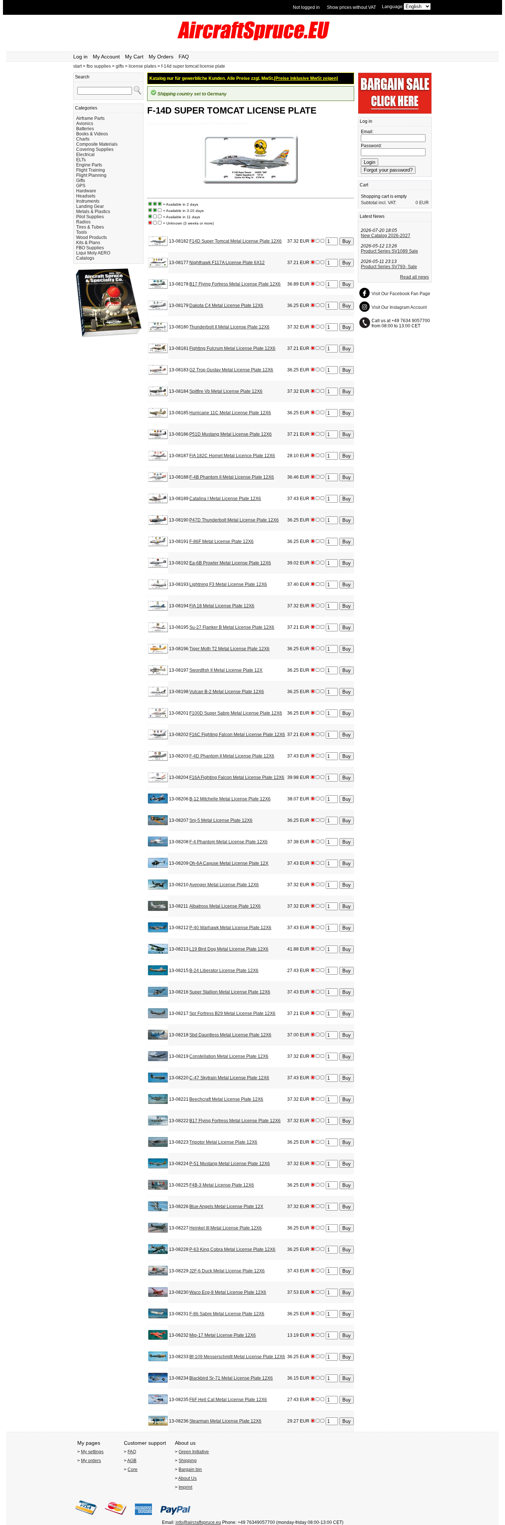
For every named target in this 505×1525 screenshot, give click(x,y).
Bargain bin (190, 1469)
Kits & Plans (88, 242)
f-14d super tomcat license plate (193, 66)
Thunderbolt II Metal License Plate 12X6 (229, 327)
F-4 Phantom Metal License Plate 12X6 (228, 841)
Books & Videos (92, 133)
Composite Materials (97, 144)
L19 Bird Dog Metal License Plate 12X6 (228, 949)
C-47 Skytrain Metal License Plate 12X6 (229, 1077)
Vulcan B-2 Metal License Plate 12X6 (226, 691)
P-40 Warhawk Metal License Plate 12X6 (230, 927)
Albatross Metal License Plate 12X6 (225, 906)
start (77, 66)
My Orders (161, 57)
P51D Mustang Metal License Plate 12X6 (230, 434)
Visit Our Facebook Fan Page (401, 293)
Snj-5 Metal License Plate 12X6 (221, 820)
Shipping (188, 1460)
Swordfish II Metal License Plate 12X (225, 670)
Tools (81, 232)
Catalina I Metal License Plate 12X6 (225, 498)
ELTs (81, 159)
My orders (91, 1460)
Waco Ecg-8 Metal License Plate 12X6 (227, 1292)
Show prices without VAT (351, 7)
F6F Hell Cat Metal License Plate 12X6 (228, 1399)
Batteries (85, 128)
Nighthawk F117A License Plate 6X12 (227, 262)
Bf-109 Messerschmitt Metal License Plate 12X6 (237, 1356)
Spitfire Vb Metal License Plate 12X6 (225, 391)
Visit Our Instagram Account (399, 307)
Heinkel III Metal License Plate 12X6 (225, 1228)
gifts (120, 66)
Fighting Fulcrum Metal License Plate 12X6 (232, 348)
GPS (80, 185)
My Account (106, 57)
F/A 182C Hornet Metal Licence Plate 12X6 (232, 455)
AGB (131, 1460)
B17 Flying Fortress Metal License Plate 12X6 (235, 284)
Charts (82, 139)
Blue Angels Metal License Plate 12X (226, 1206)
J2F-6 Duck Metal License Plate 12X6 (227, 1270)
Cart (364, 185)
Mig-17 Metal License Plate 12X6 (222, 1335)
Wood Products (91, 237)
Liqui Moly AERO (93, 253)
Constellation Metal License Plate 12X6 (228, 1056)
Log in (80, 57)
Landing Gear (90, 206)
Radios (83, 222)
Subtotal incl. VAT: (378, 202)
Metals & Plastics (93, 211)
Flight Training (90, 170)
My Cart (134, 57)
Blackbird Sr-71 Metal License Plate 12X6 (231, 1378)
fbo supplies (99, 66)
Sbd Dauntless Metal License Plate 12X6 (230, 1035)
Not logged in (306, 7)
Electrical (85, 154)
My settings (92, 1451)
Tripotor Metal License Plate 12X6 (223, 1142)
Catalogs (85, 258)
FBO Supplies (90, 247)
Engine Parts (89, 165)
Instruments (87, 201)
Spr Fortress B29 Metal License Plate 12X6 (232, 1013)
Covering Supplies (94, 149)
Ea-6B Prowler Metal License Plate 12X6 (230, 563)
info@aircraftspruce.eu (198, 1522)
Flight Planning (91, 175)
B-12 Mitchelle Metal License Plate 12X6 (230, 799)
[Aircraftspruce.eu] (253, 38)
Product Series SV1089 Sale (389, 251)
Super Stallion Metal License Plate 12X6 (229, 992)
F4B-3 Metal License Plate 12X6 (221, 1185)
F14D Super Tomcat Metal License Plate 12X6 (235, 241)
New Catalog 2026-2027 (385, 235)
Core (133, 1469)
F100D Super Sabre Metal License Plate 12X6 (235, 713)
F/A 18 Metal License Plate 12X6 (221, 605)
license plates (142, 66)
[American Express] (143, 1517)
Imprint (185, 1487)
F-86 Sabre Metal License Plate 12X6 (226, 1313)
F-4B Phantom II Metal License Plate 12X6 (231, 477)
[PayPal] (175, 1517)
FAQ (184, 57)
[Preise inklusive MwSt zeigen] (306, 78)
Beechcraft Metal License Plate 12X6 (226, 1099)
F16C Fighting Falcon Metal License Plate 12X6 (237, 734)
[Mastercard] (116, 1517)
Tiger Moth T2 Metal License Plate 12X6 (229, 648)
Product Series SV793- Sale (389, 266)
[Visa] (86, 1517)
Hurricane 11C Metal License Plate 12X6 (230, 412)
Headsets (85, 196)
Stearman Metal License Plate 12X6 (225, 1421)
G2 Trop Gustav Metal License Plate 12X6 (231, 369)
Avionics (84, 123)
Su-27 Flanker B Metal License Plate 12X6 (231, 627)
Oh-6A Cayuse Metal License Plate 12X (228, 863)
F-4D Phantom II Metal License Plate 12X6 (231, 756)
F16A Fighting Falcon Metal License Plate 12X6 (236, 777)
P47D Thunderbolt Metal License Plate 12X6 (234, 520)
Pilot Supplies (90, 216)
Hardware (86, 190)
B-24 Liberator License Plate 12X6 (223, 970)
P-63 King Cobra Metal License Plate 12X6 (232, 1249)
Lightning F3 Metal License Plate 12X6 (228, 584)
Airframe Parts (90, 118)
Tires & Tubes (90, 227)
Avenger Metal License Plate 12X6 (224, 884)
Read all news (414, 277)
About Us (187, 1478)
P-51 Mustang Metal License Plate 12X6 (229, 1163)
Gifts (80, 180)
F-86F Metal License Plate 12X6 (221, 541)
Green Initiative (194, 1451)
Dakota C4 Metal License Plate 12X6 (226, 305)
